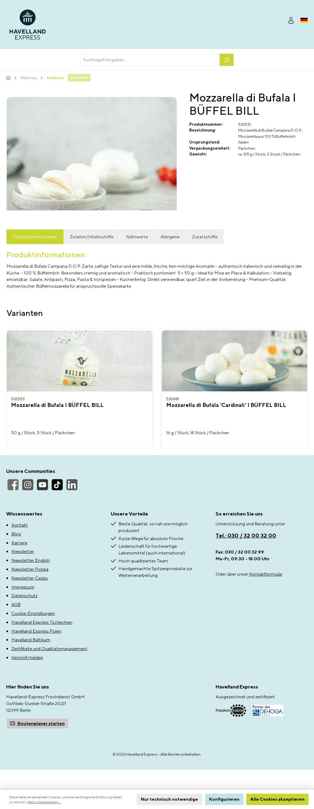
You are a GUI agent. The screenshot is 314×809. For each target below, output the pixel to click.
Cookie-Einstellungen (33, 613)
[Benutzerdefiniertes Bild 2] (231, 710)
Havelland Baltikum (30, 639)
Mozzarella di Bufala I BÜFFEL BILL (57, 405)
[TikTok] (57, 485)
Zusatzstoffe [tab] (204, 236)
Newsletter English (30, 560)
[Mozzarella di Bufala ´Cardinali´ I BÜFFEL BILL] (234, 360)
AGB (16, 604)
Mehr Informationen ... (44, 802)
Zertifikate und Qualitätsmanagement (49, 648)
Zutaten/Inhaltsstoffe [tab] (91, 236)
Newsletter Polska (29, 569)
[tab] (24, 315)
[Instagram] (28, 485)
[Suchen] (227, 60)
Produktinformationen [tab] (35, 236)
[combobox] (150, 60)
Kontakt (19, 524)
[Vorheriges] (19, 388)
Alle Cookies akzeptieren (277, 799)
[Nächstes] (294, 388)
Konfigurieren (224, 799)
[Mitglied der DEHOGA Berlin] (267, 710)
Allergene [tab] (169, 236)
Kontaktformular (265, 574)
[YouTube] (42, 485)
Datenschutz (24, 595)
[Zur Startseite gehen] (27, 24)
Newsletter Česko (29, 578)
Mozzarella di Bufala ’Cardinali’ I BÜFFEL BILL (226, 405)
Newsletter (22, 551)
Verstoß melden (27, 657)
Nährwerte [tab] (137, 236)
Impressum (22, 586)
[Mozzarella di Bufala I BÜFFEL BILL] (79, 360)
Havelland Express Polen (36, 631)
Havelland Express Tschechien (41, 622)
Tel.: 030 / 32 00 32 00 (246, 535)
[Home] (8, 77)
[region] (157, 388)
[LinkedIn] (72, 485)
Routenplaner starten (41, 723)
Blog (16, 533)
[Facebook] (13, 485)
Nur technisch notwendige (169, 799)
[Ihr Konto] (291, 19)
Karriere (19, 542)
